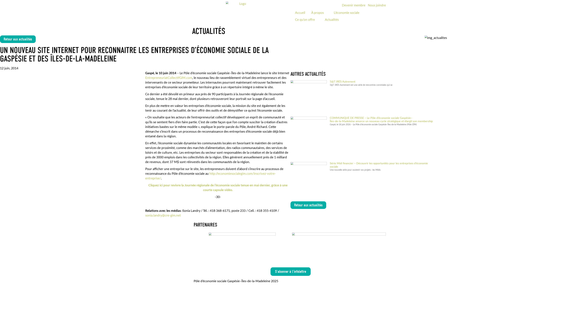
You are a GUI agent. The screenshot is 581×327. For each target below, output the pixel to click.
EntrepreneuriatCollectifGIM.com (168, 77)
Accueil (300, 12)
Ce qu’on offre (305, 19)
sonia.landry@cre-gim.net (163, 215)
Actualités (332, 19)
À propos (317, 12)
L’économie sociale (346, 12)
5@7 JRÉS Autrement (342, 81)
